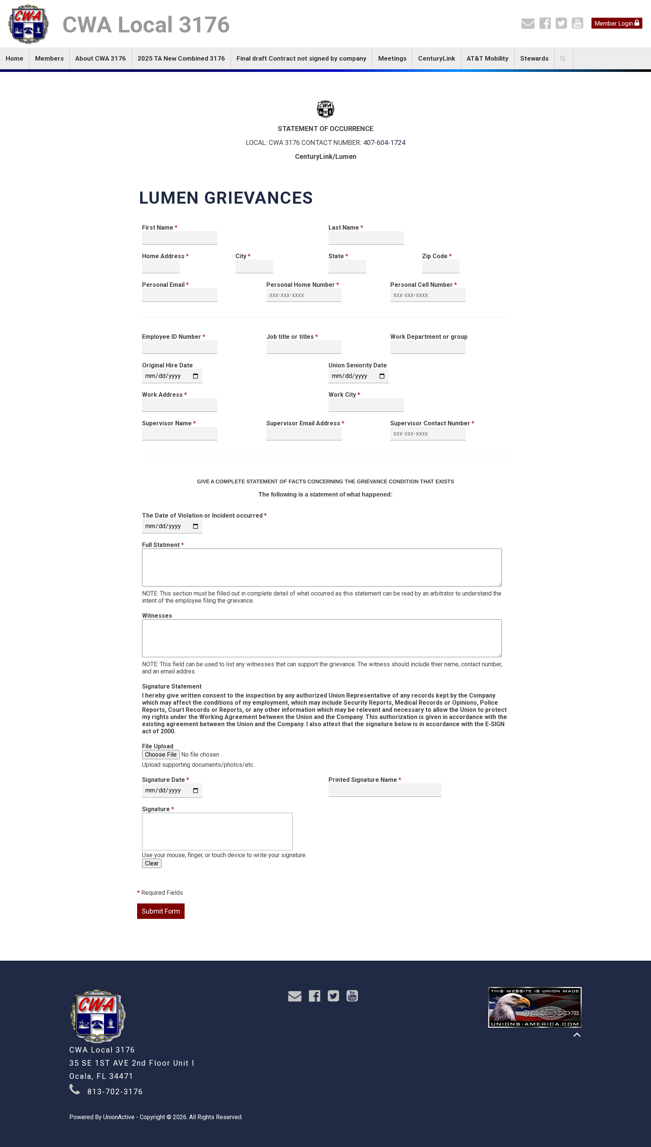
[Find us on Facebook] (546, 25)
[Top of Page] (577, 1034)
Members (49, 58)
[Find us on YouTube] (579, 25)
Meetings (392, 58)
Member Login (614, 23)
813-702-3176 (115, 1091)
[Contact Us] (529, 25)
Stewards (534, 58)
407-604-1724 (384, 142)
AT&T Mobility (488, 58)
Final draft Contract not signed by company (302, 58)
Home (14, 58)
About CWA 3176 (100, 58)
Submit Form (161, 911)
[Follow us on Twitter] (563, 25)
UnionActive (118, 1117)
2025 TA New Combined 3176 (181, 58)
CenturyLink (436, 58)
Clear (152, 863)
